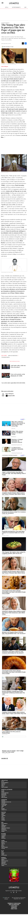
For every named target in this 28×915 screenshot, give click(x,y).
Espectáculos (4, 841)
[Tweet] (23, 43)
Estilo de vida (4, 855)
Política (3, 812)
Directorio (14, 908)
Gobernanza (3, 825)
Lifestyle (3, 796)
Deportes (3, 783)
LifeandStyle (4, 809)
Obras (2, 806)
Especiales (3, 838)
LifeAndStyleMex (17, 892)
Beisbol (2, 791)
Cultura (3, 848)
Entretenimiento (16, 7)
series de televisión (12, 355)
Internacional (4, 804)
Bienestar (3, 863)
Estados (3, 817)
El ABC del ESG (4, 830)
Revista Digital (4, 797)
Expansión (4, 799)
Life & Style (4, 780)
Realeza (2, 842)
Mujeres (3, 808)
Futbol (2, 790)
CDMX (2, 816)
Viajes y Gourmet (4, 787)
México (2, 814)
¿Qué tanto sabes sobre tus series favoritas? (18, 366)
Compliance (14, 906)
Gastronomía (4, 858)
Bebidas (2, 859)
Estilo (6, 7)
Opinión (2, 831)
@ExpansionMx (11, 395)
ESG (2, 807)
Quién (2, 840)
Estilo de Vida (4, 864)
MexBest (3, 857)
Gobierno (3, 813)
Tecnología (3, 805)
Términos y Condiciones (14, 903)
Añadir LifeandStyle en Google (8, 46)
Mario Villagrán (10, 393)
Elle (2, 850)
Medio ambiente (4, 823)
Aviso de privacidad (14, 904)
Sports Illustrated (6, 789)
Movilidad (3, 826)
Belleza (2, 846)
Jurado (2, 865)
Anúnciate (14, 907)
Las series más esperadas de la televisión (13, 383)
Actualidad (3, 834)
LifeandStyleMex (11, 892)
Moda (2, 851)
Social (2, 824)
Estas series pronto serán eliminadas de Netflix (18, 375)
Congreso (3, 815)
